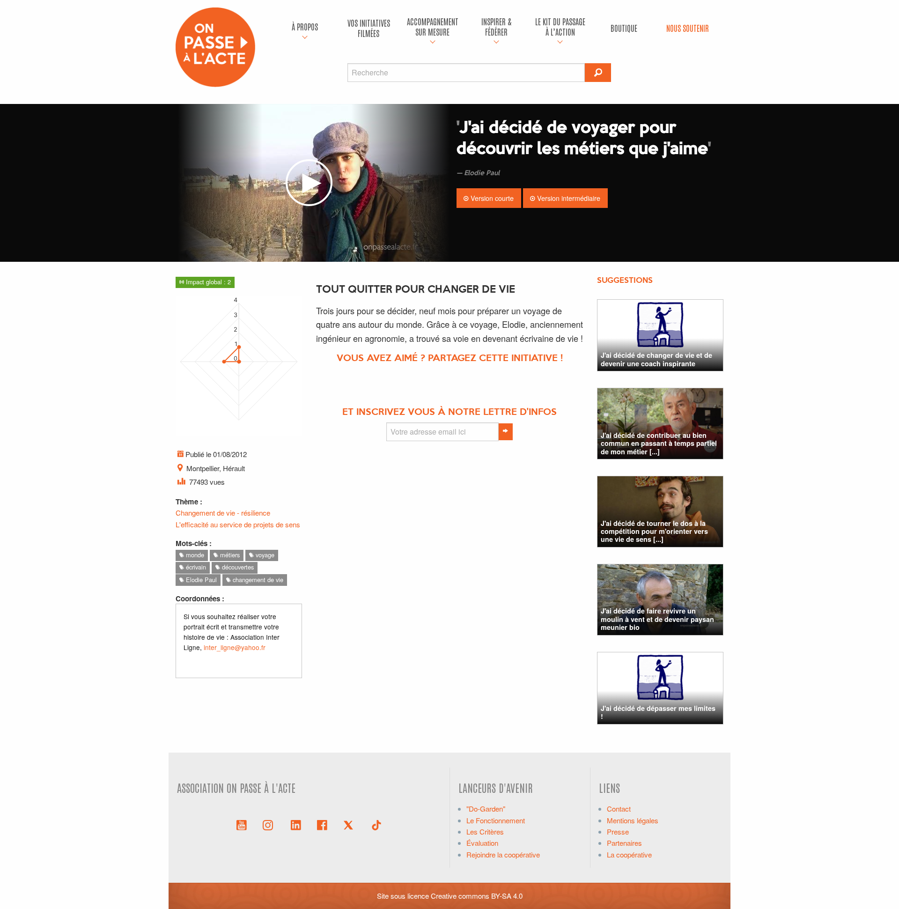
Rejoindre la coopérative (503, 854)
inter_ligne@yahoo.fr (234, 647)
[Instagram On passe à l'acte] (270, 824)
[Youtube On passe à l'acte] (241, 824)
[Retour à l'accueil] (215, 46)
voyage (264, 554)
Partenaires (624, 843)
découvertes (237, 566)
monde (194, 554)
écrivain (195, 566)
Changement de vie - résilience (223, 512)
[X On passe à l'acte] (350, 824)
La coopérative (629, 854)
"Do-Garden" (485, 808)
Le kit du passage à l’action (560, 26)
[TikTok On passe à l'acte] (376, 824)
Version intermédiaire (567, 198)
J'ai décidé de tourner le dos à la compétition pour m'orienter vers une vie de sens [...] (654, 531)
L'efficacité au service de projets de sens (238, 524)
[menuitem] (305, 28)
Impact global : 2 (207, 281)
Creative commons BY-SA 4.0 (477, 896)
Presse (618, 831)
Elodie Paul (200, 579)
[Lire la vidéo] (309, 183)
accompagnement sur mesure (432, 26)
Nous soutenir (687, 28)
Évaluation (482, 843)
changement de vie (257, 579)
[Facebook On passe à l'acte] (322, 824)
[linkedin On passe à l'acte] (296, 824)
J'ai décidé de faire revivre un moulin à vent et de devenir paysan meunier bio (657, 619)
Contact (619, 808)
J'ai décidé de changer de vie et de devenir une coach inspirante (656, 359)
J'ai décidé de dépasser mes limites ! (658, 712)
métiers (229, 554)
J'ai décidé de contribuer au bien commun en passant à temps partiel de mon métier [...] (659, 443)
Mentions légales (632, 820)
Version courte (491, 198)
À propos (305, 26)
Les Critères (485, 831)
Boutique (624, 28)
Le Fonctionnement (495, 820)
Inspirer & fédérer (496, 26)
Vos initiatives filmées (368, 28)
